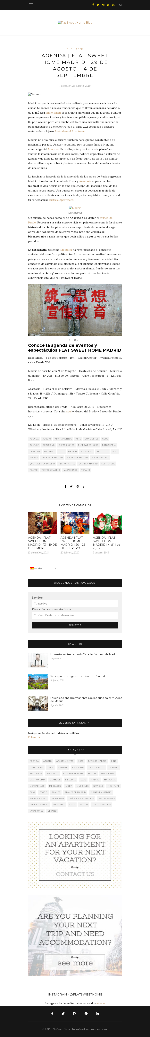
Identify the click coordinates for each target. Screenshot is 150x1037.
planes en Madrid (77, 457)
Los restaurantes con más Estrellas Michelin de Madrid (84, 654)
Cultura (34, 445)
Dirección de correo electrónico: (53, 609)
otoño (43, 792)
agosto (47, 439)
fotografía (109, 445)
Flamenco (53, 773)
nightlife (102, 451)
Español (38, 568)
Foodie (92, 773)
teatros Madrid (51, 470)
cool (105, 439)
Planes (34, 457)
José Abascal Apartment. (70, 131)
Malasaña (110, 780)
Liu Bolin (66, 250)
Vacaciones (70, 470)
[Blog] (75, 855)
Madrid (72, 451)
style (72, 805)
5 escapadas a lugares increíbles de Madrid (77, 676)
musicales (87, 451)
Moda (69, 786)
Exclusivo (49, 445)
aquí (68, 411)
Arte (78, 439)
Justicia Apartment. (61, 200)
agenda (34, 439)
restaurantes (67, 464)
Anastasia (85, 181)
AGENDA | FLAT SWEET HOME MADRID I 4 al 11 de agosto (106, 543)
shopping (58, 805)
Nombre (37, 597)
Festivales (36, 773)
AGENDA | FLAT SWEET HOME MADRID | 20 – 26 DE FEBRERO (73, 543)
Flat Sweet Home (88, 445)
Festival (114, 767)
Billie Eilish (53, 112)
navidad (98, 786)
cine (113, 761)
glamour (35, 451)
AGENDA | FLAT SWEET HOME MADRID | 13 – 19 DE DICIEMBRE (42, 543)
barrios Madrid (97, 761)
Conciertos (91, 439)
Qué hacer (75, 49)
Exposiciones (66, 445)
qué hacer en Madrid (42, 464)
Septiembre (108, 464)
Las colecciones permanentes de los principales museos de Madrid (86, 699)
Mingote (53, 149)
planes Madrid (100, 457)
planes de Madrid (52, 457)
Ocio (114, 451)
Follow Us (34, 737)
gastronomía (37, 780)
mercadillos (37, 786)
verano (85, 470)
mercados (55, 786)
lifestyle (49, 451)
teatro (34, 470)
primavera (58, 798)
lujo (61, 451)
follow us (100, 1003)
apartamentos (63, 439)
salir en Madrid (88, 464)
